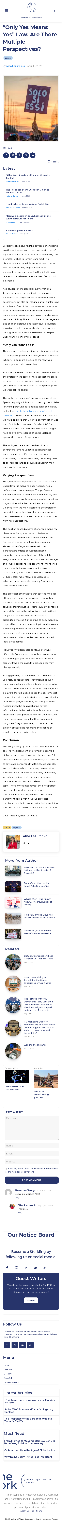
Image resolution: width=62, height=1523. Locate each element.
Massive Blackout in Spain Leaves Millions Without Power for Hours (28, 217)
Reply (17, 1198)
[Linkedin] (32, 155)
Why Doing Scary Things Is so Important (28, 1457)
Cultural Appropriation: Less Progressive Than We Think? (39, 957)
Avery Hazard (12, 181)
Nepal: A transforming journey (41, 1094)
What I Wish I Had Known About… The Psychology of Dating (38, 902)
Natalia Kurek (12, 196)
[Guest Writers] (31, 1291)
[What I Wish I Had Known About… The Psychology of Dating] (13, 902)
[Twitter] (13, 155)
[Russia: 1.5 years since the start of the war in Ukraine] (13, 934)
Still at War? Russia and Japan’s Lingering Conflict (28, 1410)
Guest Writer (11, 234)
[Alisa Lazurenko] (13, 842)
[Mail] (35, 1268)
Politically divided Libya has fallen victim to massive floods (39, 916)
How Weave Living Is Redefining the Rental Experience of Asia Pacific (37, 980)
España (16, 827)
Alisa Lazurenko (15, 66)
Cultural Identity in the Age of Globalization (29, 1450)
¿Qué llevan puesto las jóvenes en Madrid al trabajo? (30, 1401)
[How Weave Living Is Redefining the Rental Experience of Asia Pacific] (13, 984)
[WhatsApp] (26, 155)
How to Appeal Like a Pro (19, 230)
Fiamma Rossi (12, 222)
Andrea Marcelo (13, 208)
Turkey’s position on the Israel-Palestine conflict (37, 884)
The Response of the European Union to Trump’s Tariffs (28, 1420)
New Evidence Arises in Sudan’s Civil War (27, 204)
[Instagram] (24, 842)
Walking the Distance (35, 1045)
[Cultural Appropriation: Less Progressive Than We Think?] (13, 962)
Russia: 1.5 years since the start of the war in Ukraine (37, 932)
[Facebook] (6, 155)
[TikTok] (45, 1268)
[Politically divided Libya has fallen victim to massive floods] (13, 918)
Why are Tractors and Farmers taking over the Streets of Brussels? (40, 870)
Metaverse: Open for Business (15, 1088)
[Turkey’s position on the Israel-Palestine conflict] (13, 886)
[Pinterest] (19, 155)
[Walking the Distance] (13, 1051)
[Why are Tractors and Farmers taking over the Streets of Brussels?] (13, 871)
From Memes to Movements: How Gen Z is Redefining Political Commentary (29, 1442)
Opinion (8, 58)
